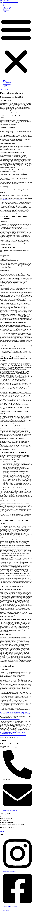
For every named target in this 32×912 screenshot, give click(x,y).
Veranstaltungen (6, 8)
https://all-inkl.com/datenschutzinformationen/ (13, 199)
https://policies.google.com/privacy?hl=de (9, 719)
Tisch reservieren (7, 7)
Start (4, 4)
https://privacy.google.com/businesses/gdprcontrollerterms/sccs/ (15, 713)
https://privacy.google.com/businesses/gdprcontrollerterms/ (13, 712)
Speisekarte (5, 6)
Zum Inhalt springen (5, 0)
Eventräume (6, 10)
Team (4, 11)
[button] (16, 45)
